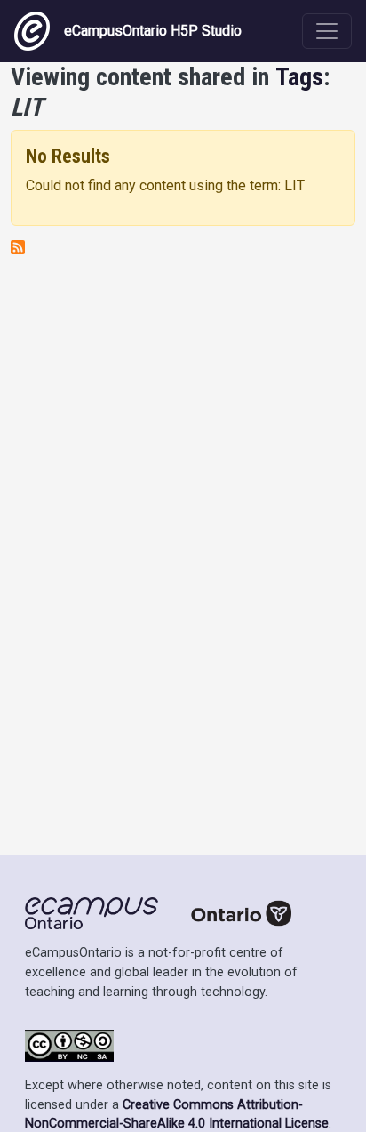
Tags (299, 77)
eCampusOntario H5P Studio (153, 30)
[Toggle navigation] (327, 31)
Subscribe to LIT (18, 247)
